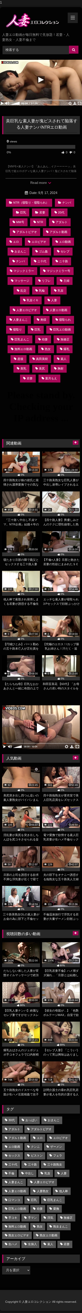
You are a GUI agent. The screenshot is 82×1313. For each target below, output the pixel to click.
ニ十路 (63, 261)
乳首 (60, 290)
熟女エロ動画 (48, 1235)
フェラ (57, 1155)
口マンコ (14, 1200)
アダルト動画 (58, 232)
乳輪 (42, 290)
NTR (40, 222)
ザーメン (56, 1146)
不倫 (11, 1173)
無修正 (65, 339)
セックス (14, 1155)
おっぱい (31, 1120)
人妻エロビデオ (26, 310)
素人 (63, 359)
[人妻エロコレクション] (33, 20)
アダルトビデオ (26, 232)
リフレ (46, 280)
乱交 (23, 290)
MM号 (20, 222)
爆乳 (66, 349)
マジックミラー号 (58, 271)
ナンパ (66, 202)
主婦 (66, 280)
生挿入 (32, 1244)
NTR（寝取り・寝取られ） (31, 202)
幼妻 (45, 339)
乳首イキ (32, 300)
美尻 (42, 368)
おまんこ (20, 251)
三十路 (32, 1164)
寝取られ (65, 319)
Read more (39, 183)
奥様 (43, 319)
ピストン (37, 1155)
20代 (61, 212)
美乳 (23, 368)
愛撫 (56, 1208)
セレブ (65, 251)
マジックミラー (23, 271)
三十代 (12, 1164)
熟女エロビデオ (18, 1235)
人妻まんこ (20, 319)
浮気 (50, 1217)
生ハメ (12, 1244)
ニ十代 (41, 261)
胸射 (60, 368)
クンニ (35, 1146)
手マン (32, 1217)
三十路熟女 (54, 1164)
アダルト (61, 222)
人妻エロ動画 (58, 310)
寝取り (17, 329)
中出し (29, 1173)
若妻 (42, 212)
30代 (11, 1120)
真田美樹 (42, 359)
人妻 (54, 300)
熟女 (48, 349)
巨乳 (23, 212)
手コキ (12, 1217)
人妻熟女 (43, 1191)
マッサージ (22, 280)
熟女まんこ (60, 1226)
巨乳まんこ (22, 339)
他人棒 (63, 1191)
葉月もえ (51, 378)
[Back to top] (69, 1301)
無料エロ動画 (23, 349)
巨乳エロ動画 (62, 329)
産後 (20, 359)
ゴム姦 (43, 251)
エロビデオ (39, 241)
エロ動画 (65, 241)
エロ (16, 241)
